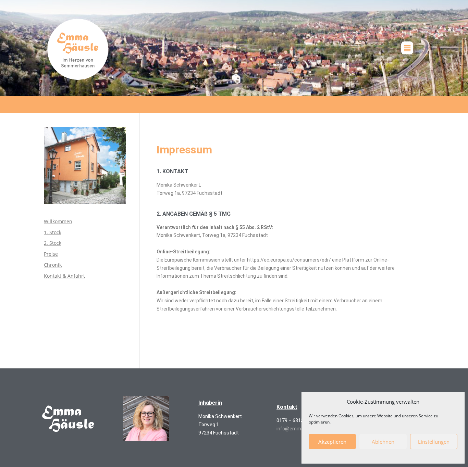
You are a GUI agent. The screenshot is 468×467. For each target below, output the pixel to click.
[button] (407, 47)
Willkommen (58, 221)
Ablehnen (383, 441)
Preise (51, 254)
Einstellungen (433, 441)
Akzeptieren (332, 441)
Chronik (53, 265)
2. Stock (52, 243)
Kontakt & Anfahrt (64, 276)
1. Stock (52, 232)
